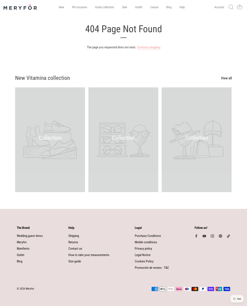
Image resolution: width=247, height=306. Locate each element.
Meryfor (22, 242)
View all (226, 78)
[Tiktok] (228, 236)
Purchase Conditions (148, 236)
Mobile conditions (146, 242)
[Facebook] (196, 236)
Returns (73, 242)
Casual (154, 7)
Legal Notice (143, 255)
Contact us (75, 248)
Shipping (73, 236)
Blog (169, 7)
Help (182, 7)
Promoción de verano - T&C (152, 268)
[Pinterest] (220, 236)
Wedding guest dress (30, 236)
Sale (124, 7)
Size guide (74, 261)
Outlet (138, 7)
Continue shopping (148, 47)
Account (219, 7)
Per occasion (79, 7)
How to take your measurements (88, 255)
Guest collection (104, 7)
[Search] (231, 7)
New (61, 7)
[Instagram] (212, 236)
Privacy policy (143, 248)
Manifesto (23, 248)
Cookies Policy (144, 261)
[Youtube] (204, 236)
